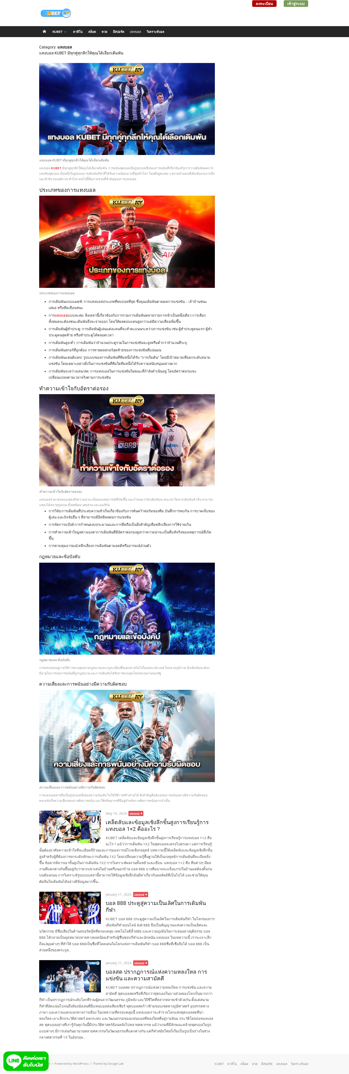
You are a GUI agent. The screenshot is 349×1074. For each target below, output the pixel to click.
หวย (104, 31)
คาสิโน (78, 31)
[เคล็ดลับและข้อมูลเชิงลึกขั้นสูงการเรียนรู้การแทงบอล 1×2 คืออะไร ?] (70, 827)
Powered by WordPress (72, 1063)
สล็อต (92, 31)
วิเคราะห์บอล (155, 31)
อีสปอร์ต (118, 31)
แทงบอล (135, 31)
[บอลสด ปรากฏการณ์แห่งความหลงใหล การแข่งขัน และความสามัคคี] (70, 976)
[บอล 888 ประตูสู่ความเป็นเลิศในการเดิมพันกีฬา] (70, 908)
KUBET (57, 31)
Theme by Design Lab (108, 1063)
